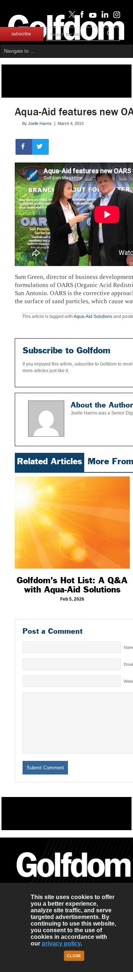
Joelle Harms (40, 123)
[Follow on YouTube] (91, 16)
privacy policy (61, 943)
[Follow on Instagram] (114, 16)
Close (74, 956)
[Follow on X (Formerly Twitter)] (70, 16)
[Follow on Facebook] (80, 16)
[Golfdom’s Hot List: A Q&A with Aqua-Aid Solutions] (72, 522)
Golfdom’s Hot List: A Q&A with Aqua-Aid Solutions (72, 585)
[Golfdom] (74, 880)
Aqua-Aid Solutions (93, 316)
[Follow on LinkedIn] (104, 16)
